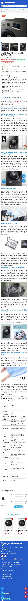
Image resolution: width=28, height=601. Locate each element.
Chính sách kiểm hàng (6, 576)
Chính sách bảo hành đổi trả (6, 567)
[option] (14, 27)
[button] (2, 40)
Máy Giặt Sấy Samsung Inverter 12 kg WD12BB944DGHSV (20, 531)
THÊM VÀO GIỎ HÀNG (7, 62)
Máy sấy (3, 11)
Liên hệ (17, 571)
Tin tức (17, 566)
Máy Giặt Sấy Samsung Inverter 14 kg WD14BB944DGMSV (6, 531)
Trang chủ (3, 9)
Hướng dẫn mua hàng (6, 562)
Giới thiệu (17, 562)
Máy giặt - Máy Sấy (20, 9)
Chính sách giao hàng (6, 574)
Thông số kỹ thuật (16, 97)
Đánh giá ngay (18, 506)
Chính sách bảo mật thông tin (7, 571)
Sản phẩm (17, 564)
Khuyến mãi (18, 568)
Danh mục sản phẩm (10, 9)
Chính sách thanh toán (7, 564)
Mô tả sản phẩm (6, 97)
